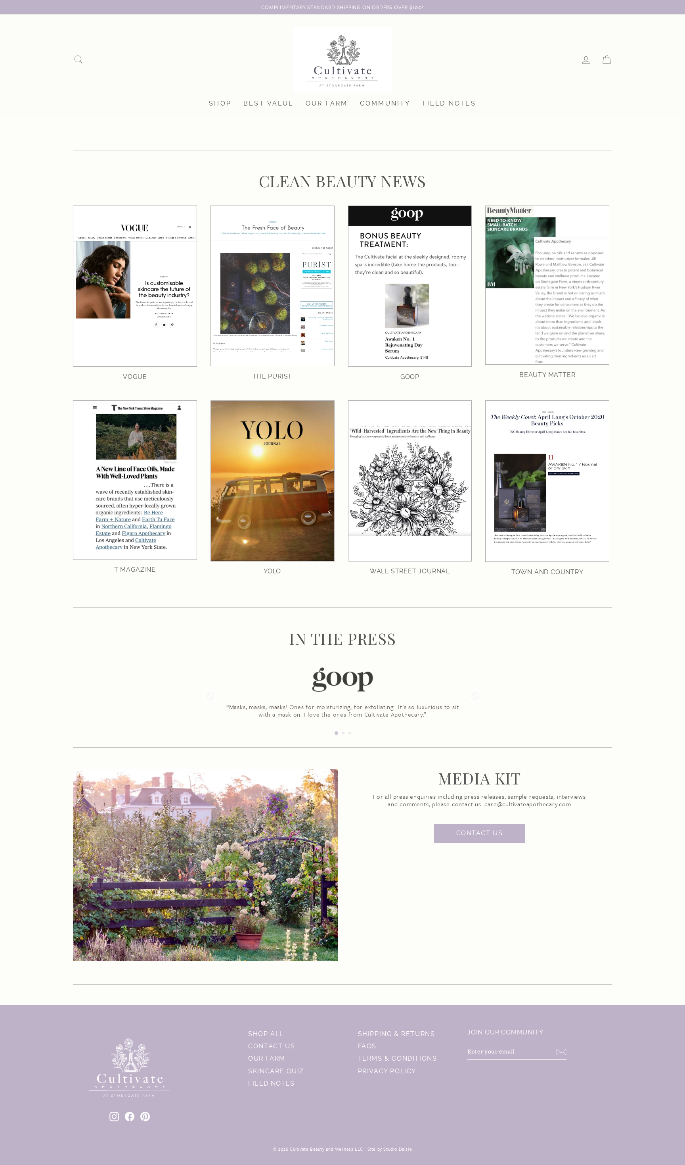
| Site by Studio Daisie (387, 1149)
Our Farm (327, 103)
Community (385, 103)
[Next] (475, 696)
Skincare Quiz (276, 1071)
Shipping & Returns (396, 1034)
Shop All (266, 1034)
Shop (220, 103)
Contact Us (479, 833)
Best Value (268, 103)
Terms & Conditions (397, 1058)
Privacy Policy (387, 1071)
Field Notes (449, 103)
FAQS (367, 1046)
